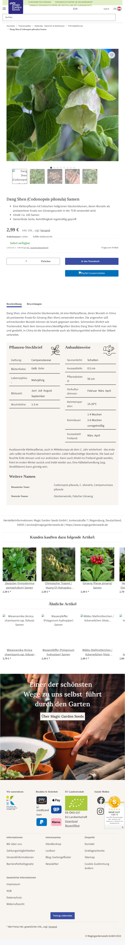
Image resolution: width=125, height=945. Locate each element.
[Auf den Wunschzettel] (111, 55)
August (47, 391)
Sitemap (90, 857)
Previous (9, 176)
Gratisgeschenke (95, 851)
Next (99, 176)
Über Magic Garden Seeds (63, 716)
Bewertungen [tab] (34, 304)
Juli (40, 391)
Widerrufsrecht (15, 904)
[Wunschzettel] (91, 9)
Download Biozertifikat (72, 823)
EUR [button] (71, 9)
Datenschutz (14, 898)
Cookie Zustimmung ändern (97, 866)
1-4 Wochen (94, 414)
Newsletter (52, 864)
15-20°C (92, 404)
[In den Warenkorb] (9, 46)
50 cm (91, 379)
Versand (45, 230)
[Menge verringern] (10, 261)
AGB (9, 891)
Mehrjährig (37, 380)
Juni (34, 391)
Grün (41, 368)
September (38, 396)
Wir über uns (14, 844)
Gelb (34, 368)
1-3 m (34, 404)
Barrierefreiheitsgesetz (20, 864)
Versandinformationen (20, 857)
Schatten (92, 360)
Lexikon (50, 851)
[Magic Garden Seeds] (15, 10)
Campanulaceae (41, 360)
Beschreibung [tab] (14, 304)
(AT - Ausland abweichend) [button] (38, 247)
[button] (83, 9)
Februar (92, 391)
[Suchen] (118, 17)
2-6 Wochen (94, 420)
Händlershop (53, 844)
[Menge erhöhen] (56, 261)
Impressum (13, 884)
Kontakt (89, 844)
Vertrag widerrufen (62, 915)
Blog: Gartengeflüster (58, 857)
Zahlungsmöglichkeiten (21, 851)
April (108, 391)
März (101, 391)
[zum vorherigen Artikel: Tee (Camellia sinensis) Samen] (108, 35)
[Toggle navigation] (4, 7)
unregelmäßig (95, 426)
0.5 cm (91, 368)
